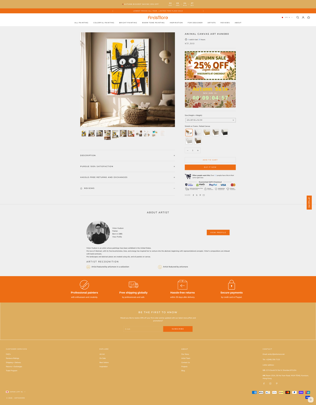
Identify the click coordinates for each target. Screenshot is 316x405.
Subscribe (178, 329)
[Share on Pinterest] (200, 195)
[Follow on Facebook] (264, 383)
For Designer (195, 23)
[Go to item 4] (107, 135)
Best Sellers (104, 362)
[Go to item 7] (131, 133)
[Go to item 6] (123, 133)
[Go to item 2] (91, 133)
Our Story (185, 354)
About (238, 23)
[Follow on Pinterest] (277, 383)
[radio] (189, 132)
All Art (102, 354)
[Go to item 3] (99, 133)
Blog (183, 370)
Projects (184, 366)
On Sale (102, 358)
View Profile (117, 237)
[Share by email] (204, 195)
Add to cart (210, 160)
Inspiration (176, 23)
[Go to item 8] (139, 133)
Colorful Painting (103, 23)
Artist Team (185, 358)
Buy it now (210, 167)
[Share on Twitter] (197, 195)
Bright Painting (128, 23)
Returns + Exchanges (14, 366)
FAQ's (8, 354)
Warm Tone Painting (153, 23)
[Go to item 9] (146, 133)
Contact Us (185, 362)
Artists (212, 23)
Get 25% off (309, 203)
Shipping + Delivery (13, 362)
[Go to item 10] (154, 133)
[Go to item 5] (115, 134)
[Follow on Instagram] (270, 383)
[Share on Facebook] (193, 195)
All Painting (82, 23)
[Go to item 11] (162, 133)
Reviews (225, 23)
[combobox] (210, 120)
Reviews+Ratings (12, 358)
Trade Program (11, 370)
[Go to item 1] (83, 133)
